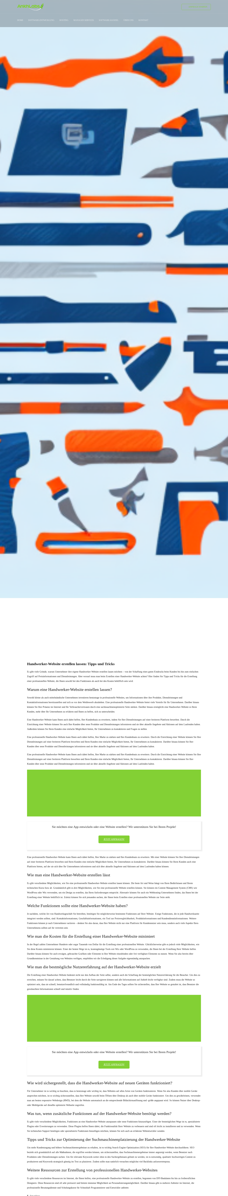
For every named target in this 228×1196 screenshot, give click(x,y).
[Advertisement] (114, 623)
